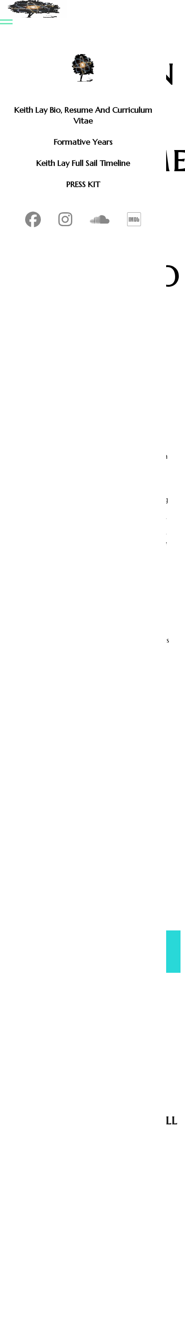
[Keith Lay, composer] (83, 68)
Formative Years (83, 142)
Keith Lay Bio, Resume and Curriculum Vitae (83, 115)
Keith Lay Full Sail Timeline (83, 163)
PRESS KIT (83, 184)
